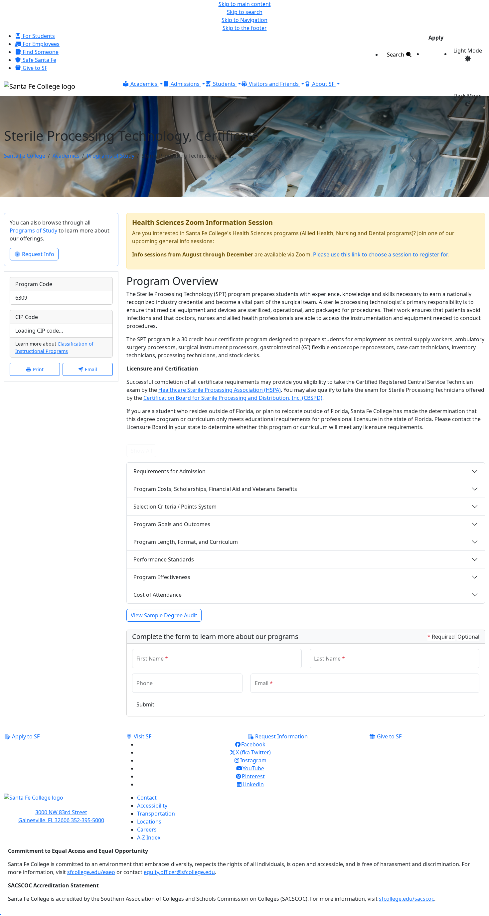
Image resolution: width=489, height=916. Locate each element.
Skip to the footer (245, 28)
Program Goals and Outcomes (171, 524)
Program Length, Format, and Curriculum (185, 541)
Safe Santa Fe (38, 60)
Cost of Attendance (157, 594)
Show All (141, 450)
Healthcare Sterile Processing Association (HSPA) (219, 389)
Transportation (156, 813)
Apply (435, 37)
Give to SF (34, 68)
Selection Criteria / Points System (175, 506)
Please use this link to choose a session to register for (380, 254)
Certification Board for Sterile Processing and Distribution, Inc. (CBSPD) (232, 397)
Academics (66, 155)
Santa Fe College (24, 155)
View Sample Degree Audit (164, 615)
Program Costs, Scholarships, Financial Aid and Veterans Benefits (215, 489)
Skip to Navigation (244, 20)
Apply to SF (25, 736)
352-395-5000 (87, 820)
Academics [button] (144, 83)
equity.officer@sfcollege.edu (179, 872)
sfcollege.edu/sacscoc (406, 898)
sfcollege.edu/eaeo (91, 872)
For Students (38, 36)
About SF (323, 83)
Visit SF (141, 736)
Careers (147, 829)
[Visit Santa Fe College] (61, 801)
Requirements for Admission (169, 471)
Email (90, 369)
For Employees (40, 44)
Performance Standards (163, 559)
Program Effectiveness (161, 577)
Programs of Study (110, 155)
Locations (149, 821)
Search (396, 54)
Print (38, 369)
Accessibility (152, 805)
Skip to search (244, 12)
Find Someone (40, 52)
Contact (147, 797)
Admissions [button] (185, 83)
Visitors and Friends (273, 83)
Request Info (37, 254)
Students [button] (224, 83)
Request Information (281, 736)
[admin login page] (0, 912)
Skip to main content (245, 4)
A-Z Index (148, 837)
